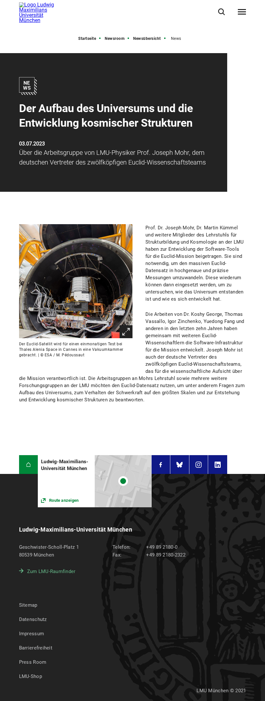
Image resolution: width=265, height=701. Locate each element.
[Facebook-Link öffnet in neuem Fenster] (161, 464)
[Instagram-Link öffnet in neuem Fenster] (198, 464)
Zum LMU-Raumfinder (51, 571)
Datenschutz (33, 619)
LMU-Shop (30, 676)
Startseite (87, 38)
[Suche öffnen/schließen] (221, 11)
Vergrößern (126, 331)
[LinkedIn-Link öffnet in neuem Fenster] (217, 464)
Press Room (33, 662)
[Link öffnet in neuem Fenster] (94, 481)
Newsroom (114, 38)
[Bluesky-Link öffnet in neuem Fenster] (179, 464)
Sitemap (28, 605)
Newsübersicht (147, 38)
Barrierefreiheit (35, 648)
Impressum (31, 634)
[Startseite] (28, 464)
